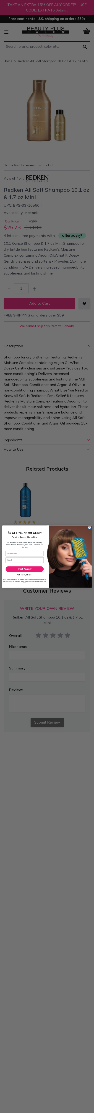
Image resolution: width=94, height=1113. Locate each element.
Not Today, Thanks (25, 575)
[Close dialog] (89, 527)
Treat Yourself (24, 569)
